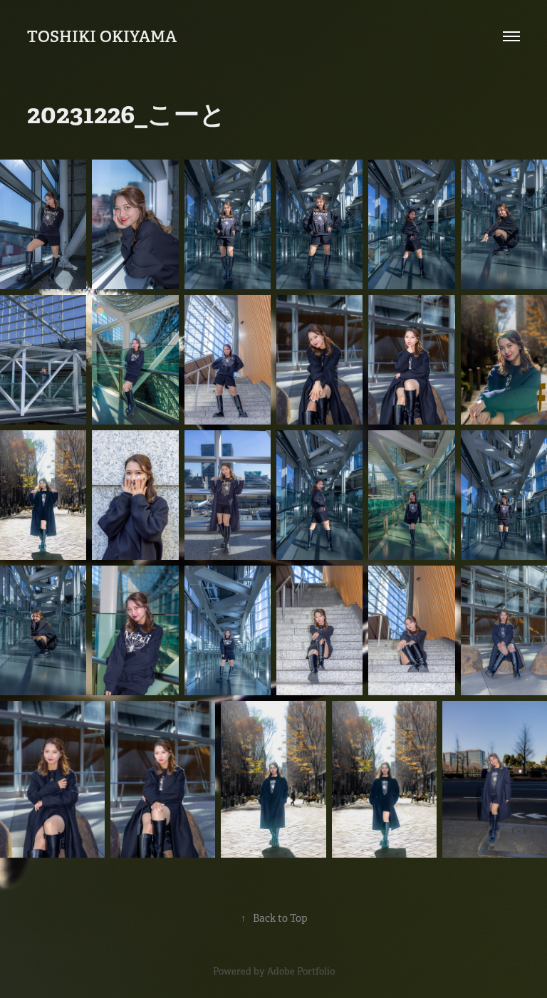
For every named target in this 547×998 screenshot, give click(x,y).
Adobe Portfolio (301, 971)
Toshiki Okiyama (102, 36)
